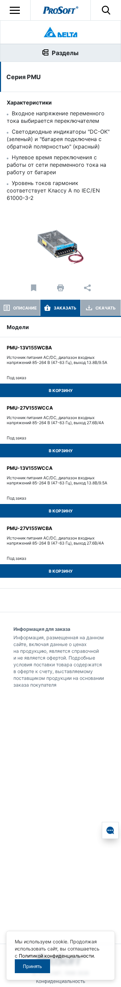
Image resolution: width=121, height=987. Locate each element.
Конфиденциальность (60, 981)
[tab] (20, 308)
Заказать (65, 308)
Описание (25, 308)
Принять (32, 966)
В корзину (61, 390)
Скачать (105, 308)
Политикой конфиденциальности (56, 956)
